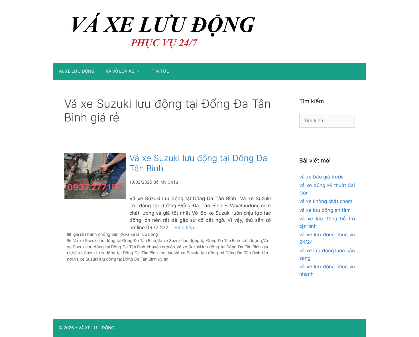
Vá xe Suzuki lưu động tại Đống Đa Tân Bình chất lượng (209, 240)
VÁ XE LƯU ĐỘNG (76, 71)
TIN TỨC (161, 71)
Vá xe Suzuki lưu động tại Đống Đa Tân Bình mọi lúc (122, 252)
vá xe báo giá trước (321, 177)
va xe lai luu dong (141, 234)
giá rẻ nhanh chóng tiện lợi (98, 234)
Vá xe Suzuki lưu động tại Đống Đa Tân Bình (114, 240)
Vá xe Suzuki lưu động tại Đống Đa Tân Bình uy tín (121, 259)
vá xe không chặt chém (325, 201)
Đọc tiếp (184, 227)
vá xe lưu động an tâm (325, 210)
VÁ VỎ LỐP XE (120, 71)
